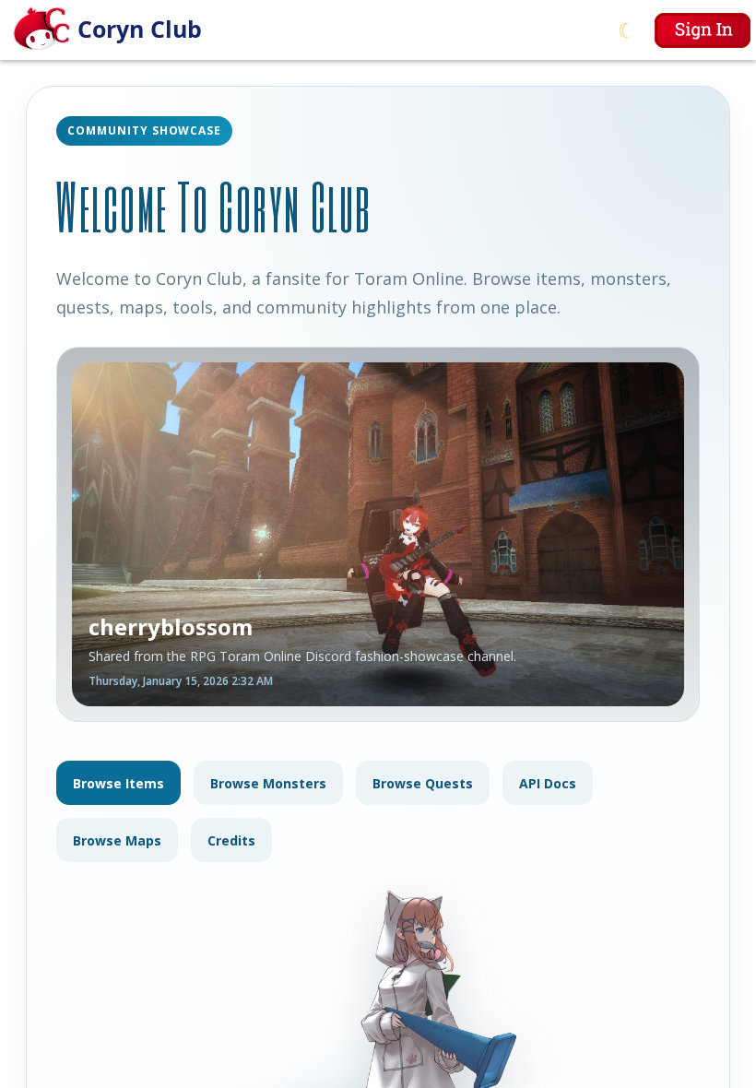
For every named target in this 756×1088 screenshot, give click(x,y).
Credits (231, 840)
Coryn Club (139, 28)
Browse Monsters (268, 783)
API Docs (547, 783)
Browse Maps (117, 840)
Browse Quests (422, 783)
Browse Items (118, 783)
